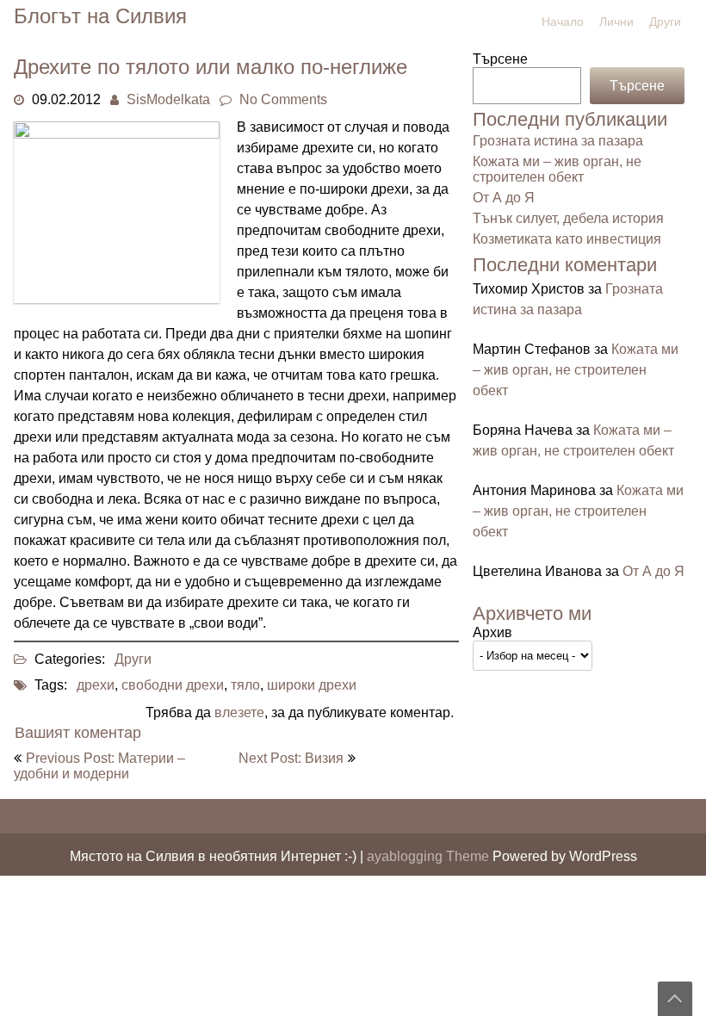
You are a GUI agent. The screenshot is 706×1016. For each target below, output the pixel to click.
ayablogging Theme (429, 856)
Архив (492, 632)
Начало (563, 21)
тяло (245, 685)
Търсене (500, 59)
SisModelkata (168, 99)
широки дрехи (311, 685)
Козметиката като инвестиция (567, 239)
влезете (239, 712)
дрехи (96, 685)
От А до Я (504, 197)
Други (665, 21)
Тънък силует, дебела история (568, 218)
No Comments (283, 99)
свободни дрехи (172, 685)
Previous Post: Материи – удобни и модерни (99, 766)
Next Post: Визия (291, 758)
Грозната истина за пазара (558, 140)
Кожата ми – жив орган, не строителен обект (557, 169)
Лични (616, 21)
